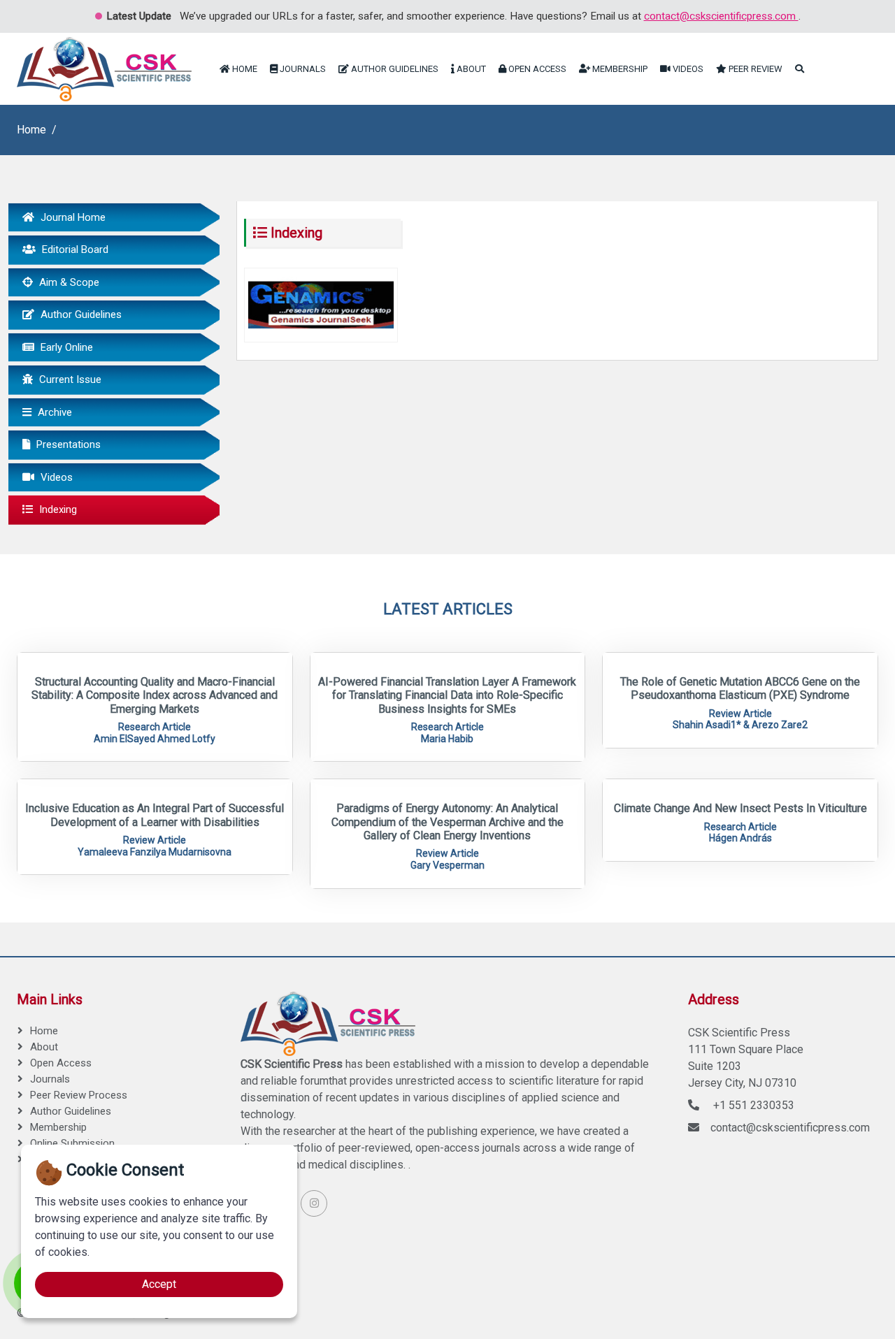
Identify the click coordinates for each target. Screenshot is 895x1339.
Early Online (65, 347)
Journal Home (72, 217)
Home (243, 69)
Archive (53, 412)
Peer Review (754, 69)
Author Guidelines (393, 69)
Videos (687, 69)
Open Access (536, 69)
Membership (618, 69)
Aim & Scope (67, 282)
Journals (302, 69)
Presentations (67, 444)
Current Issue (68, 379)
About (470, 69)
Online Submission (72, 1143)
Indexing (56, 509)
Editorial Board (73, 249)
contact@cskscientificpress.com (721, 16)
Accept (159, 1284)
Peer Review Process (78, 1095)
